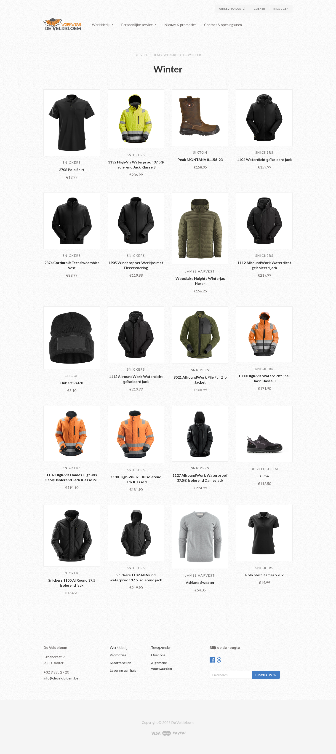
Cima (264, 476)
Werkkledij (100, 24)
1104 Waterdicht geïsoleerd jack (264, 159)
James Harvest (200, 271)
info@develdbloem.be (60, 678)
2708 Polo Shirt (72, 169)
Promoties (118, 655)
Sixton (200, 152)
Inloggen (281, 8)
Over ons (158, 655)
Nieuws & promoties (180, 24)
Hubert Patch (71, 383)
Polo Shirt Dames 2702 (264, 575)
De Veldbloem (147, 55)
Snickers (72, 162)
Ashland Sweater (200, 582)
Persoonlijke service (137, 24)
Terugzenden (161, 647)
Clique (71, 376)
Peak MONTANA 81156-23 (200, 159)
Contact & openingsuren (223, 24)
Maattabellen (120, 662)
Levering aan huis (123, 670)
